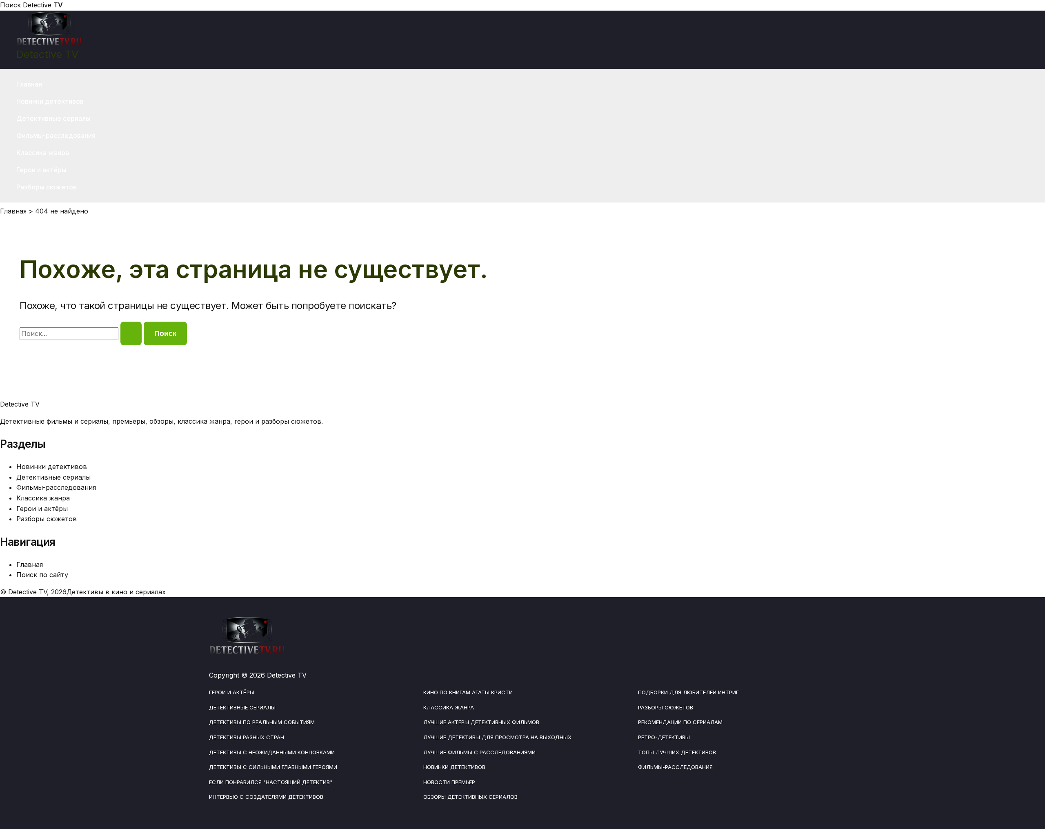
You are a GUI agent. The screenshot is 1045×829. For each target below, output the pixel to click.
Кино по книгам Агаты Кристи (468, 692)
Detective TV (47, 54)
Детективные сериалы (53, 118)
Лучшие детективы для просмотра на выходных (497, 737)
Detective (43, 5)
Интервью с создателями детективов (266, 796)
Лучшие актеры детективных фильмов (481, 722)
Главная (29, 84)
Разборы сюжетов (46, 187)
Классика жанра (42, 153)
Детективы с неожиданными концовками (272, 752)
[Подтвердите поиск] (131, 333)
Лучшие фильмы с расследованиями (479, 752)
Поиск (10, 5)
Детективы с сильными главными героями (273, 767)
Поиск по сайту (42, 575)
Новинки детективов (50, 101)
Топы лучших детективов (677, 752)
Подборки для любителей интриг (688, 692)
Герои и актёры (41, 170)
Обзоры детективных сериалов (470, 796)
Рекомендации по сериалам (680, 722)
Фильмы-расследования (56, 135)
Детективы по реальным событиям (262, 722)
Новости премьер (449, 782)
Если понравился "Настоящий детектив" (270, 782)
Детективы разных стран (246, 737)
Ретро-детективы (664, 737)
